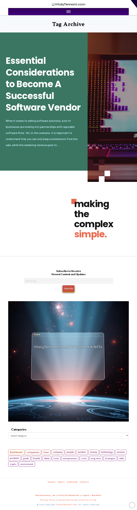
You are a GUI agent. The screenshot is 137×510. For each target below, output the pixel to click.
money (93, 452)
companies (33, 452)
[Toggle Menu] (68, 11)
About (61, 482)
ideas (47, 458)
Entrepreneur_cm (45, 495)
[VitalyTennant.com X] (66, 487)
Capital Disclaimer (68, 500)
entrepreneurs (70, 458)
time (46, 452)
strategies (110, 458)
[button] (134, 4)
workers (82, 452)
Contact (84, 482)
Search (52, 482)
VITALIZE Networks (69, 495)
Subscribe (72, 482)
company (58, 452)
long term (96, 458)
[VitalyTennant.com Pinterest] (72, 487)
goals (26, 458)
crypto (13, 464)
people (70, 452)
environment (26, 464)
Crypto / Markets (92, 495)
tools (56, 458)
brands (36, 458)
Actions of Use (89, 500)
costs (84, 458)
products (14, 458)
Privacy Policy (48, 500)
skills (121, 458)
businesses (16, 452)
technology (107, 452)
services (121, 452)
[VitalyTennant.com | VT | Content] (77, 487)
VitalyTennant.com (66, 504)
